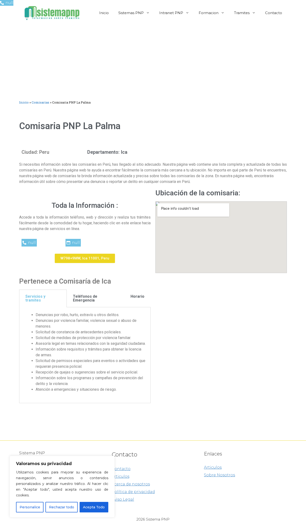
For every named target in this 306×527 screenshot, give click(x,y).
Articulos (120, 476)
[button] (85, 258)
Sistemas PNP (131, 13)
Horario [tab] (137, 296)
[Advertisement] (153, 61)
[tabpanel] (85, 355)
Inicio (104, 13)
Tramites (242, 13)
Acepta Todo (94, 507)
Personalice (30, 507)
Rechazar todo (61, 507)
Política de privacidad (133, 491)
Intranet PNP (171, 13)
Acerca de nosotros (131, 484)
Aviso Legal (123, 499)
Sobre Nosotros (219, 475)
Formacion (209, 13)
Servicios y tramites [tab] (35, 298)
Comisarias (40, 102)
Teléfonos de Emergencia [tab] (85, 298)
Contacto (273, 13)
